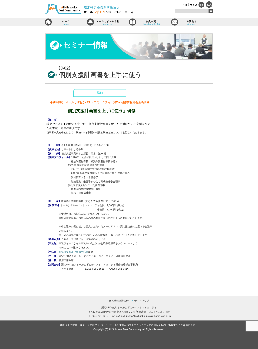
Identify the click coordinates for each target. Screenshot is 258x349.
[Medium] (201, 6)
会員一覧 (150, 22)
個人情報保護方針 (119, 300)
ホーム (66, 22)
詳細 (100, 92)
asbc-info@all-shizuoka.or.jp (155, 315)
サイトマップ (141, 300)
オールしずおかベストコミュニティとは (108, 22)
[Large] (208, 6)
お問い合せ (192, 22)
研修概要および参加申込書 (73, 251)
